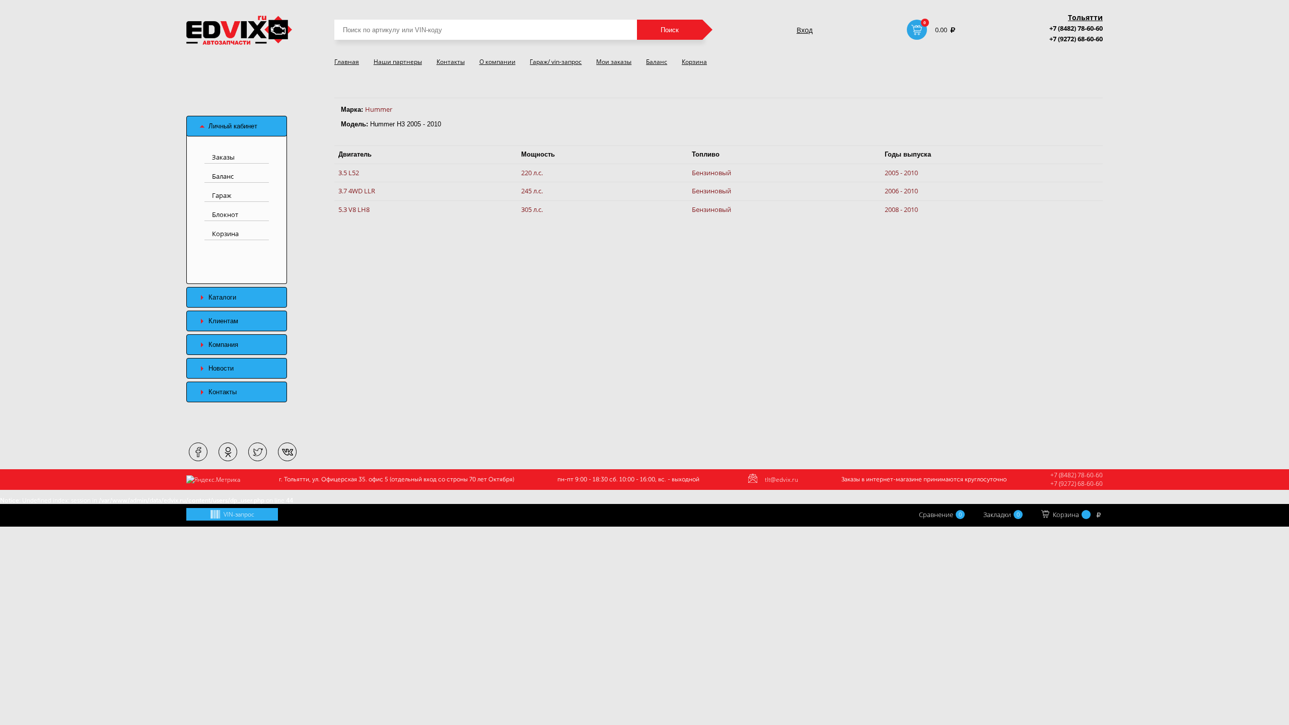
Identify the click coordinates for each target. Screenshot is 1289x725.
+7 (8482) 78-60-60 (1076, 28)
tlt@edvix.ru (781, 479)
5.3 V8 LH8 (354, 209)
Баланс (656, 61)
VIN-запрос (239, 514)
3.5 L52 (348, 172)
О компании (497, 61)
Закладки (1001, 514)
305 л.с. (532, 209)
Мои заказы (613, 61)
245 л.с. (532, 190)
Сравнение (940, 514)
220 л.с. (532, 172)
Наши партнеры (398, 61)
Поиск (670, 30)
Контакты (451, 61)
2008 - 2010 (901, 209)
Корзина (694, 61)
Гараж (222, 195)
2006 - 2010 (901, 190)
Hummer (378, 109)
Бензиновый (711, 172)
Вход (805, 30)
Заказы (223, 157)
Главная (346, 61)
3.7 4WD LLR (356, 190)
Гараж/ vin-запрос (556, 61)
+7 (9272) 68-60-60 (1076, 38)
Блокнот (225, 214)
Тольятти (1085, 17)
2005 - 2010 (901, 172)
